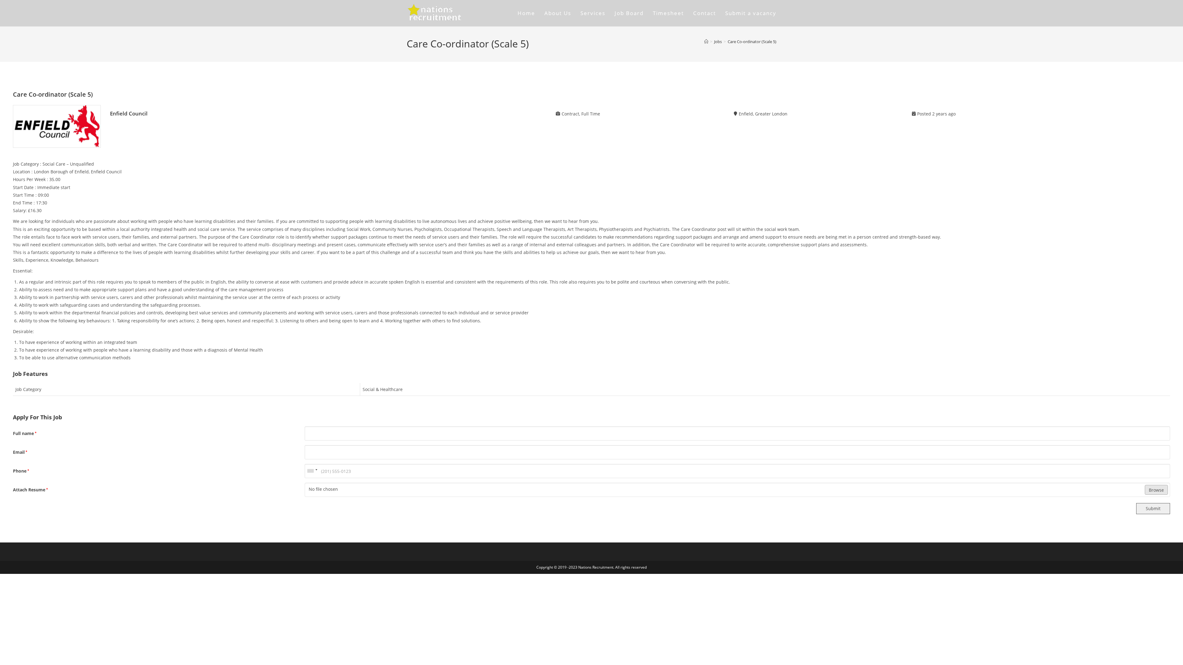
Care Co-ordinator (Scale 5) (752, 41)
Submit (1153, 508)
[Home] (706, 41)
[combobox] (312, 471)
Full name (24, 433)
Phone (21, 471)
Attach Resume (30, 490)
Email (20, 452)
